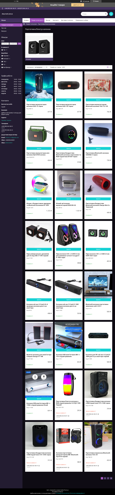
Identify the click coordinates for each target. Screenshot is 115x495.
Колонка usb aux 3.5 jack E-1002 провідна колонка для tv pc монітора (67, 306)
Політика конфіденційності (78, 493)
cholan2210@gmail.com (12, 137)
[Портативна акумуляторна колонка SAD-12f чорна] (69, 85)
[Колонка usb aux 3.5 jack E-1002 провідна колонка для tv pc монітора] (69, 285)
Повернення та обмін (82, 20)
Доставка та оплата (67, 20)
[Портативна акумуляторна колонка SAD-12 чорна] (39, 85)
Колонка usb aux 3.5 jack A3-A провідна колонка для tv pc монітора (37, 306)
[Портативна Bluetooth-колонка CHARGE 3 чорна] (98, 134)
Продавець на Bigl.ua (57, 491)
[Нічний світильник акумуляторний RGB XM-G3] (69, 184)
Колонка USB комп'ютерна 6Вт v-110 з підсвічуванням (68, 355)
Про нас (48, 20)
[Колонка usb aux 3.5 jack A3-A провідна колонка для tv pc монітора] (39, 285)
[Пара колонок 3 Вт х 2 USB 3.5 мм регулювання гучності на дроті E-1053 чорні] (69, 235)
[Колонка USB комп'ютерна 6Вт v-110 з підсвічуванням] (69, 336)
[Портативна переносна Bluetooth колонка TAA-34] (98, 436)
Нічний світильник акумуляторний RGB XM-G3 (66, 204)
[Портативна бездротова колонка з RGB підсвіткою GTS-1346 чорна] (98, 384)
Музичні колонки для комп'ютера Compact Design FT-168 (39, 355)
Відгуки (3, 31)
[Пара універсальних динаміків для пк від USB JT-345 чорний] (39, 235)
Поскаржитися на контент (63, 493)
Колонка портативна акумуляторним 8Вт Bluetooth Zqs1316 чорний (67, 454)
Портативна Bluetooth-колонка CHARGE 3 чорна (97, 154)
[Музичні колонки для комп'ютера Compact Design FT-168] (39, 336)
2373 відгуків (86, 1)
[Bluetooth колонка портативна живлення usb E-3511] (98, 285)
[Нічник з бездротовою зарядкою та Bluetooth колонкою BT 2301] (39, 184)
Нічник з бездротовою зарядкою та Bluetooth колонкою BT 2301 (39, 204)
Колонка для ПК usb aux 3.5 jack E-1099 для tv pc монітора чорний (98, 355)
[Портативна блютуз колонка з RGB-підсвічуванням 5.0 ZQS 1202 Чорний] (69, 384)
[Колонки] (39, 47)
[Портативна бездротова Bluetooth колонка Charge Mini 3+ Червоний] (98, 184)
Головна (26, 20)
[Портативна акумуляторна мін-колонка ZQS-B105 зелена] (39, 134)
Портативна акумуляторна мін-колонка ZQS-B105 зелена (38, 154)
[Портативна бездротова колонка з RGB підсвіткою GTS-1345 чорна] (39, 436)
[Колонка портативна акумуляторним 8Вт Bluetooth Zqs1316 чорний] (69, 436)
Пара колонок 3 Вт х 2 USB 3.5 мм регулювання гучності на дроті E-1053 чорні (68, 255)
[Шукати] (106, 14)
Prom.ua (66, 490)
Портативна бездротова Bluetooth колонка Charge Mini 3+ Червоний (98, 205)
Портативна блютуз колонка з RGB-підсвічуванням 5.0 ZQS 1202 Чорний (68, 403)
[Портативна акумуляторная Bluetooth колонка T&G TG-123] (98, 85)
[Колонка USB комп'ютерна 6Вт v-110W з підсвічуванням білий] (39, 384)
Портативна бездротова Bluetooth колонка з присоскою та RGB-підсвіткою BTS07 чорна (68, 154)
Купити (39, 100)
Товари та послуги (36, 20)
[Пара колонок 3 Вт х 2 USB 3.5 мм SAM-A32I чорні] (98, 235)
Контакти (55, 20)
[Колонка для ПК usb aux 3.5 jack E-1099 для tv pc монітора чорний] (98, 336)
